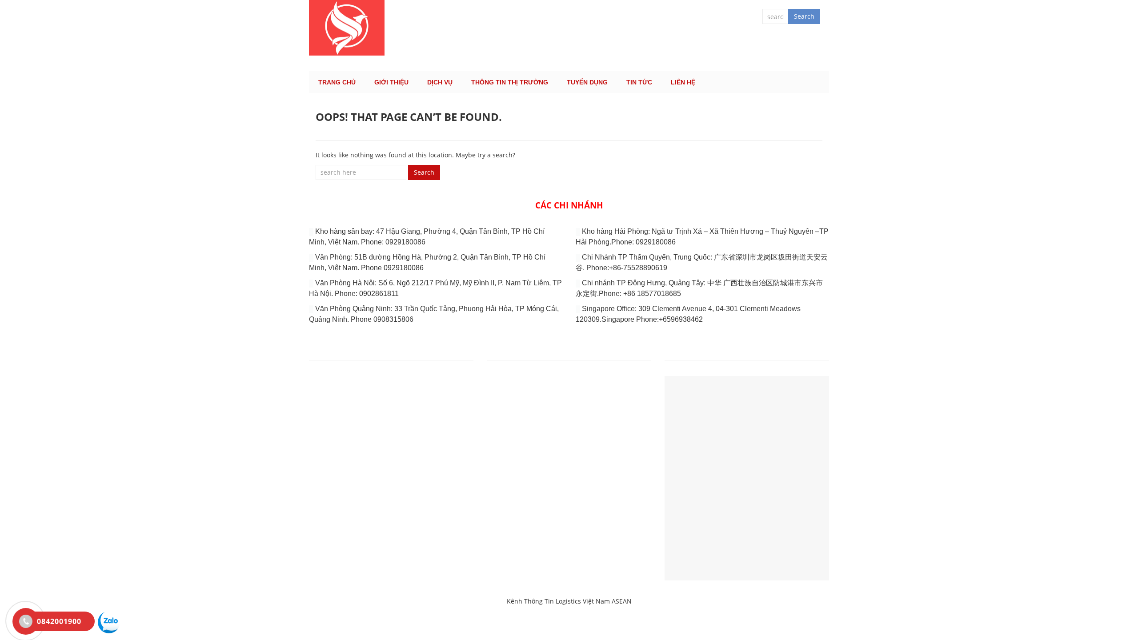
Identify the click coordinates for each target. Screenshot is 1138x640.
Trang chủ (337, 82)
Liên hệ (683, 82)
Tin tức (639, 82)
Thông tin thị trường (509, 82)
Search (804, 16)
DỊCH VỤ (440, 82)
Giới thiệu (391, 82)
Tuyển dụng (587, 82)
